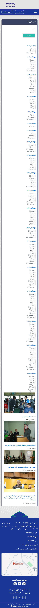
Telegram (19, 597)
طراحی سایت (25, 606)
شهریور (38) (30, 68)
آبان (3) (32, 106)
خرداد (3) (31, 313)
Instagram (15, 597)
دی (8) (32, 80)
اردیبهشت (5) (30, 237)
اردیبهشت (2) (30, 149)
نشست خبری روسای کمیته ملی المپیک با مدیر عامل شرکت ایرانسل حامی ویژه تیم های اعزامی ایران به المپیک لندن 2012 (20, 498)
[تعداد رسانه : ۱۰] (20, 403)
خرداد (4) (31, 136)
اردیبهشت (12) (30, 70)
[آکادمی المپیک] (20, 4)
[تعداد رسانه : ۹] (20, 482)
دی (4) (32, 62)
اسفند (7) (31, 60)
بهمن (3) (31, 102)
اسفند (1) (31, 176)
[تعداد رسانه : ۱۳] (20, 431)
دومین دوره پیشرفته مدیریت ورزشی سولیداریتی (22, 467)
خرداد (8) (31, 51)
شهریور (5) (31, 117)
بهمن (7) (31, 378)
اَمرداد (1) (31, 257)
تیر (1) (32, 90)
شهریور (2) (31, 231)
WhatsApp (24, 597)
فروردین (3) (30, 317)
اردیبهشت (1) (30, 119)
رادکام (19, 606)
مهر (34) (31, 387)
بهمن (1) (31, 126)
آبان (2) (32, 217)
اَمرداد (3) (31, 233)
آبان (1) (32, 115)
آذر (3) (32, 162)
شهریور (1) (31, 145)
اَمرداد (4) (31, 391)
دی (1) (32, 180)
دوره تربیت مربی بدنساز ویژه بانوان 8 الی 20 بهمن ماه (20, 445)
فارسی (20, 12)
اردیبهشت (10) (30, 367)
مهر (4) (32, 279)
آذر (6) (32, 383)
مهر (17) (32, 86)
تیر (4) (32, 108)
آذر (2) (32, 104)
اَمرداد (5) (31, 88)
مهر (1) (32, 253)
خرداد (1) (31, 92)
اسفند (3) (31, 294)
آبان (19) (31, 385)
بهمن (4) (31, 296)
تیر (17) (32, 49)
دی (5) (32, 298)
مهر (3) (32, 167)
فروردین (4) (30, 204)
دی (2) (32, 160)
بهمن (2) (31, 272)
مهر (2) (32, 66)
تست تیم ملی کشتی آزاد (29, 416)
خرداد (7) (31, 365)
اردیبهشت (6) (30, 53)
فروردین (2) (30, 287)
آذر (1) (32, 182)
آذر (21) (32, 82)
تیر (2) (32, 198)
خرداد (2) (31, 147)
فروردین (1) (31, 138)
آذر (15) (32, 64)
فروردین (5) (30, 151)
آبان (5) (32, 84)
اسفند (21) (31, 78)
